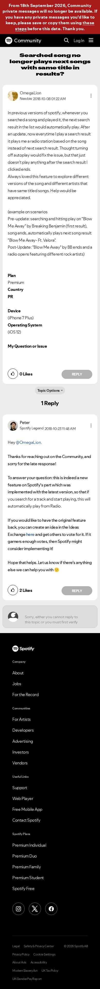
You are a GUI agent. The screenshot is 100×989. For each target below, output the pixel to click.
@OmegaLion (28, 442)
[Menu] (91, 40)
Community (27, 40)
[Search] (67, 41)
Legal (16, 946)
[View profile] (13, 95)
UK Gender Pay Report (27, 979)
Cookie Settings (44, 954)
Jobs (16, 683)
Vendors (20, 763)
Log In (79, 40)
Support (19, 787)
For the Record (25, 694)
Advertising (22, 741)
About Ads (19, 962)
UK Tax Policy (50, 971)
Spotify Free (23, 888)
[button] (91, 96)
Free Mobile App (27, 809)
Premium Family (26, 867)
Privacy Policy (20, 954)
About (18, 673)
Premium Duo (24, 856)
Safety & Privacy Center (39, 946)
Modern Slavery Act (24, 971)
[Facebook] (51, 909)
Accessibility (39, 962)
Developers (23, 730)
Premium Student (28, 877)
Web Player (22, 798)
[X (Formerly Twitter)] (35, 909)
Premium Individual (29, 845)
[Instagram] (18, 909)
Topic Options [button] (48, 390)
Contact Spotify (26, 820)
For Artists (21, 719)
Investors (20, 752)
